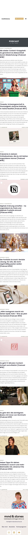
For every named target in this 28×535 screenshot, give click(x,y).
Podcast (16, 43)
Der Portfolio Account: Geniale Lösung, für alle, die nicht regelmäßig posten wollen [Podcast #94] (12, 263)
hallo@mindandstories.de (14, 521)
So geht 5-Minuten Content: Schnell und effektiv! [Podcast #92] (12, 365)
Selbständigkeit (8, 48)
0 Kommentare (4, 127)
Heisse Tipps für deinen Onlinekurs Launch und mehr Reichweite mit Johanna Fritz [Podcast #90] (12, 465)
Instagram (2, 257)
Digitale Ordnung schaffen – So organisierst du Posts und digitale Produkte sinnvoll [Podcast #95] (13, 209)
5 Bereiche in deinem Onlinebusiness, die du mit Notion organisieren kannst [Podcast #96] (14, 157)
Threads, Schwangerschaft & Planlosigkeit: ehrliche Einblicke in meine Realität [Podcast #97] (13, 106)
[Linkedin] (14, 532)
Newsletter (12, 526)
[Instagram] (9, 532)
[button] (26, 19)
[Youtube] (19, 532)
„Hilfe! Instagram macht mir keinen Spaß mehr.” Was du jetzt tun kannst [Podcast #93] (13, 313)
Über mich (5, 526)
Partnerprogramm (21, 526)
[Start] (10, 43)
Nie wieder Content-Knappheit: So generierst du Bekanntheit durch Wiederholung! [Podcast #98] (13, 54)
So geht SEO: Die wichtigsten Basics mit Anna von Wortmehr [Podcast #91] (13, 415)
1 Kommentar (4, 77)
